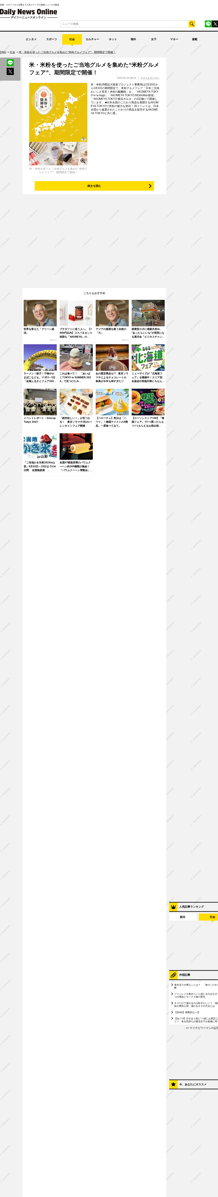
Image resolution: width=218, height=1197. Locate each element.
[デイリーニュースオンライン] (28, 12)
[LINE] (208, 24)
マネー (174, 39)
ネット (113, 39)
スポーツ (51, 39)
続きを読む (94, 185)
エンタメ (31, 39)
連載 (194, 39)
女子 (154, 39)
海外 (133, 39)
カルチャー (92, 39)
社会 (72, 39)
